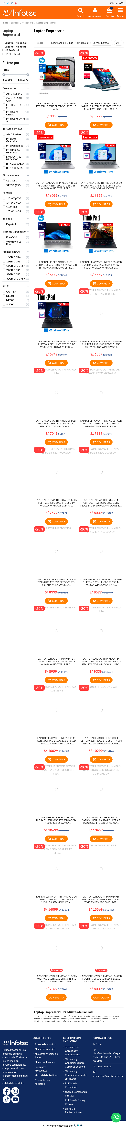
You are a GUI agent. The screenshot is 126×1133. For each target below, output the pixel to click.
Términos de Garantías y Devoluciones (72, 1050)
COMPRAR (58, 124)
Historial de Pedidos (46, 1075)
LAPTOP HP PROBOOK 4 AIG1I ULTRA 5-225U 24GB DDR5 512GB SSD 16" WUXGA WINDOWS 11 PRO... (56, 265)
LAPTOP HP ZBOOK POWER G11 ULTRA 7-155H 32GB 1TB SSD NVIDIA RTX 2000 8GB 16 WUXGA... (56, 820)
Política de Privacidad (71, 1085)
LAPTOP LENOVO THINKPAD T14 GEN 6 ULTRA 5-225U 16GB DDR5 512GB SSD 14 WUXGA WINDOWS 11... (101, 503)
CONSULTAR (56, 997)
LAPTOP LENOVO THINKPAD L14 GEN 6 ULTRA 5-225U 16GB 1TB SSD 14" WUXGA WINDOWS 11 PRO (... (56, 503)
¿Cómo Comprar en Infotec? (76, 1093)
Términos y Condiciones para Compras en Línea (75, 1063)
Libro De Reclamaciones (73, 1110)
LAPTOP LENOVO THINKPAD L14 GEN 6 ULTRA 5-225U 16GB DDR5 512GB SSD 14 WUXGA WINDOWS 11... (56, 423)
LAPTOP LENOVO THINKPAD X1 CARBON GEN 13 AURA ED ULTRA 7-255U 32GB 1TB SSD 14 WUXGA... (101, 820)
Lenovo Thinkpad (15, 46)
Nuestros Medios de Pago (46, 1055)
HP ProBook (12, 50)
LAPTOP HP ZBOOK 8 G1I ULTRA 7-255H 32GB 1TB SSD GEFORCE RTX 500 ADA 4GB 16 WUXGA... (56, 582)
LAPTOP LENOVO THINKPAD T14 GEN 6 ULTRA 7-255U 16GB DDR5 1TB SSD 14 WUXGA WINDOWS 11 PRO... (101, 661)
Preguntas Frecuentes (41, 1068)
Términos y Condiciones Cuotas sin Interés (76, 1075)
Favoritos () (118, 3)
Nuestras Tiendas (45, 1062)
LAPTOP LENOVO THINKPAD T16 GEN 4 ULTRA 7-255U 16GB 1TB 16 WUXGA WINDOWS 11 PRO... (56, 661)
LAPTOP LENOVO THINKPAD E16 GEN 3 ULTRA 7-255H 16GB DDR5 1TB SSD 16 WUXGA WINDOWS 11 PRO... (56, 979)
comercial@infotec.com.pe (108, 1075)
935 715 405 (104, 1066)
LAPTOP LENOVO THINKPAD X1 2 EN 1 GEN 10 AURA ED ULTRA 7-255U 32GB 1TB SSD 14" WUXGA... (56, 899)
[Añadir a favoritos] (53, 99)
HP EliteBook (12, 53)
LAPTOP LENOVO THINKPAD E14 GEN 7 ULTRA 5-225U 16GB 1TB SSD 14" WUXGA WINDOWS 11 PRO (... (56, 344)
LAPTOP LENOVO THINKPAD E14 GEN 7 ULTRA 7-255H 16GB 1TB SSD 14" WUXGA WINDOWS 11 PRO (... (101, 423)
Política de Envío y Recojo (75, 1101)
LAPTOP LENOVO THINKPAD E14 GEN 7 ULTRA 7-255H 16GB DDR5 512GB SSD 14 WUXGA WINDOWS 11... (101, 265)
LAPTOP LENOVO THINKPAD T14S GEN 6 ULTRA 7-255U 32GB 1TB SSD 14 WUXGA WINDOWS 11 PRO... (56, 741)
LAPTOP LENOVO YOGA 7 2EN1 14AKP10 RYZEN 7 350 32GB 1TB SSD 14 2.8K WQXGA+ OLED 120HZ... (101, 106)
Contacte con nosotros (42, 1081)
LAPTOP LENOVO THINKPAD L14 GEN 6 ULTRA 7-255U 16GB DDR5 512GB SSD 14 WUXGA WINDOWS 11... (101, 979)
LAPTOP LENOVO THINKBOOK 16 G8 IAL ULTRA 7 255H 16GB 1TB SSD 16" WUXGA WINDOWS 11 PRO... (56, 185)
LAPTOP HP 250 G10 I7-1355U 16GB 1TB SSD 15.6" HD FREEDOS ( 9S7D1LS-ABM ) (56, 106)
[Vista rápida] (59, 99)
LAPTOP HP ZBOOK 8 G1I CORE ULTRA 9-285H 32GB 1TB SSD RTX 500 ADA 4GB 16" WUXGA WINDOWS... (101, 741)
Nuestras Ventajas (45, 1048)
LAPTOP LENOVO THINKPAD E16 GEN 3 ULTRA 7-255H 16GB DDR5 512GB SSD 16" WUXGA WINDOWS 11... (101, 344)
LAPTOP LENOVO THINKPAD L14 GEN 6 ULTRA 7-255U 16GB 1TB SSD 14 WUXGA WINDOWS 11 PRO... (101, 582)
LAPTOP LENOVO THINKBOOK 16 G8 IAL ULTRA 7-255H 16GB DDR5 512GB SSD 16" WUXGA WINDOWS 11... (101, 185)
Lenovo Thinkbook (15, 42)
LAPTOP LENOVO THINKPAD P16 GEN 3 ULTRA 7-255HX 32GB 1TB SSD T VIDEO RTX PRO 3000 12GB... (101, 899)
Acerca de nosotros (46, 1044)
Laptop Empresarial (11, 33)
